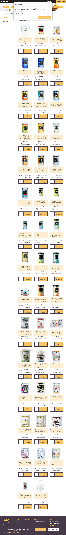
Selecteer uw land (18, 11)
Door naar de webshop (45, 17)
